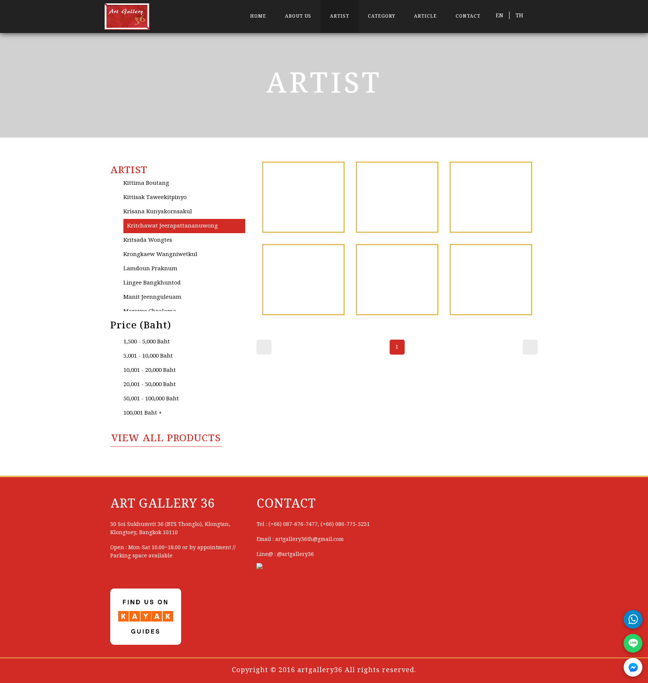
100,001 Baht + (142, 413)
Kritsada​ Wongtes (147, 240)
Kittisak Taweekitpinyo (155, 197)
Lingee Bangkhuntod (152, 283)
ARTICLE (425, 16)
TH (519, 15)
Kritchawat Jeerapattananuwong (172, 226)
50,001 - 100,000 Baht (151, 398)
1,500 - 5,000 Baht (146, 341)
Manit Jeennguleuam (152, 297)
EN (499, 15)
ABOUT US (298, 16)
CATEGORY (381, 16)
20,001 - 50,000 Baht (149, 384)
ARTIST (339, 16)
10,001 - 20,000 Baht (149, 370)
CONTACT (468, 16)
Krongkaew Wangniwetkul (160, 254)
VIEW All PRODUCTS (166, 438)
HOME (258, 16)
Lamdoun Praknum (150, 268)
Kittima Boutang (146, 183)
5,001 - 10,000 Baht (148, 356)
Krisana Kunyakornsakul (157, 211)
